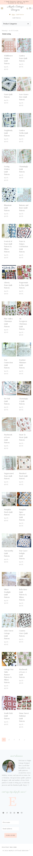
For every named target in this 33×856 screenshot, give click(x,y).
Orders (15, 847)
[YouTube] (17, 812)
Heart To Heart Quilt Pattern (23, 437)
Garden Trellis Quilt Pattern (23, 133)
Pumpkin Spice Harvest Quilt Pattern (22, 514)
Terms (11, 847)
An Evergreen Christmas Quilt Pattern (23, 324)
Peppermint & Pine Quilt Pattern (24, 285)
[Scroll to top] (30, 841)
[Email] (21, 812)
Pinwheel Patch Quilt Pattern (23, 476)
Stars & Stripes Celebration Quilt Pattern (23, 246)
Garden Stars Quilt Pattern (23, 58)
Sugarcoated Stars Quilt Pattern (9, 476)
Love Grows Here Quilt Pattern (23, 97)
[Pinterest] (14, 812)
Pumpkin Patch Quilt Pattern (8, 512)
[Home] (9, 14)
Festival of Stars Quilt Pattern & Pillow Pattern (8, 246)
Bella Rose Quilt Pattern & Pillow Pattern (23, 594)
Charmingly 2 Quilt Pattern (23, 401)
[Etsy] (3, 812)
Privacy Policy (5, 847)
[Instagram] (10, 812)
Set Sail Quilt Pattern (7, 401)
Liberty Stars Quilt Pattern (8, 285)
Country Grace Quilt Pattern (23, 633)
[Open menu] (1, 8)
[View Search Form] (27, 8)
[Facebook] (7, 812)
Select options (9, 72)
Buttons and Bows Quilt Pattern (23, 208)
